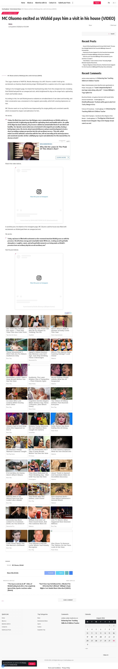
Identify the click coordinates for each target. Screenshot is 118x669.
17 (87, 637)
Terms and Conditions (54, 668)
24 (87, 641)
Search (112, 33)
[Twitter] (113, 655)
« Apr (86, 648)
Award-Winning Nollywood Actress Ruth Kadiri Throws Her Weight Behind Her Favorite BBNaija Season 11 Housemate (98, 48)
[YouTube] (115, 655)
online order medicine (88, 78)
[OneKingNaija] (10, 3)
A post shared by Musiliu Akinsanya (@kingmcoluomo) (39, 306)
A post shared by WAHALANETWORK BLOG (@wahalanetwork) (39, 220)
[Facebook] (111, 655)
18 (92, 637)
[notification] (103, 3)
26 (96, 641)
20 (101, 637)
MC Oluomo (15, 565)
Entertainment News (10, 13)
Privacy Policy (66, 668)
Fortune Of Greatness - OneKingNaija (92, 109)
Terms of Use (13, 664)
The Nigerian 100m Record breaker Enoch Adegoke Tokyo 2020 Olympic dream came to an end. (98, 120)
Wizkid (21, 565)
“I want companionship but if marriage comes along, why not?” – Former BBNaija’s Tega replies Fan (98, 90)
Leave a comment (68, 600)
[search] (106, 3)
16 (113, 633)
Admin (10, 24)
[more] (72, 3)
